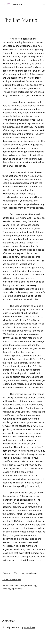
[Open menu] (44, 4)
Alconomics (19, 4)
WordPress (29, 627)
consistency (30, 585)
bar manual (7, 585)
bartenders (19, 585)
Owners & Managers (11, 579)
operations (17, 588)
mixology (6, 588)
